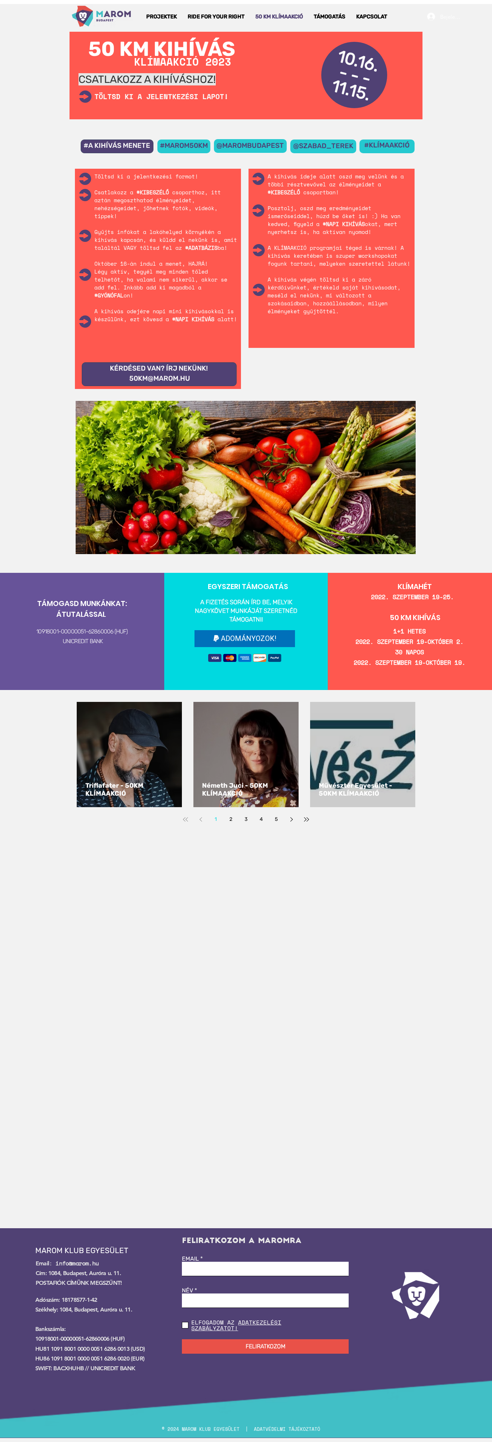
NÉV (187, 1290)
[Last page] (306, 819)
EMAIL (190, 1259)
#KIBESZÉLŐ (284, 192)
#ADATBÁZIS (201, 248)
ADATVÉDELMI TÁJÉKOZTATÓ (287, 1429)
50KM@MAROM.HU (159, 378)
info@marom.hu (77, 1263)
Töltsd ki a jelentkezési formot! (146, 176)
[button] (161, 16)
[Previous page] (200, 819)
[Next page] (291, 819)
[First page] (185, 819)
